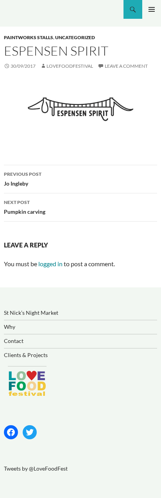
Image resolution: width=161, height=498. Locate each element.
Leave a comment (126, 66)
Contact (13, 340)
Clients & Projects (26, 355)
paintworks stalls (28, 37)
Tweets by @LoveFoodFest (36, 468)
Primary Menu (151, 9)
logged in (50, 263)
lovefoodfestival (70, 66)
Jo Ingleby (22, 179)
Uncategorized (75, 37)
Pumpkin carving (24, 207)
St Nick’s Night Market (31, 312)
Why (9, 326)
